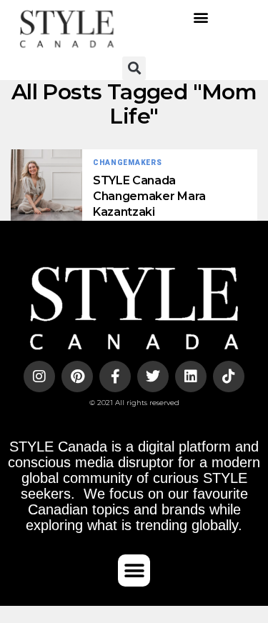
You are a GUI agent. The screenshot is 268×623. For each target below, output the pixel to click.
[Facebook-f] (115, 376)
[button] (201, 17)
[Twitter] (153, 376)
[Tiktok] (228, 376)
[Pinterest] (77, 376)
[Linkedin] (191, 376)
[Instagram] (39, 376)
